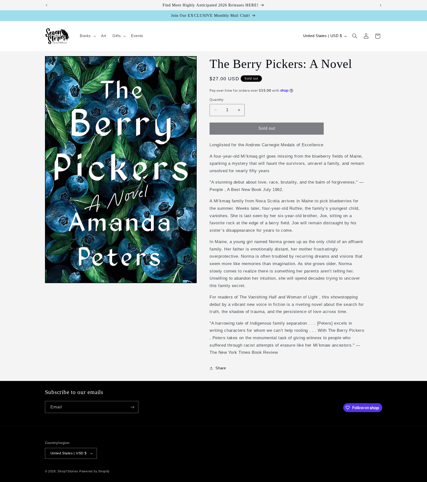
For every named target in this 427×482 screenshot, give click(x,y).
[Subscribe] (132, 407)
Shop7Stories (68, 471)
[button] (87, 36)
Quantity (216, 100)
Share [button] (220, 368)
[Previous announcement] (46, 5)
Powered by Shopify (94, 471)
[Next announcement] (380, 5)
